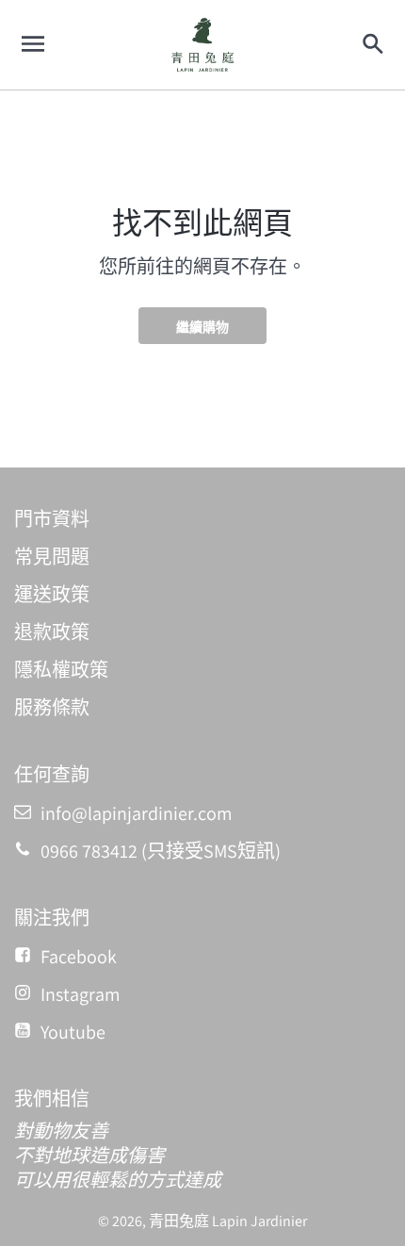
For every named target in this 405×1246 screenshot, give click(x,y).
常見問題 (51, 557)
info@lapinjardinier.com (136, 813)
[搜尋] (372, 44)
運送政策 (51, 594)
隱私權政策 (61, 670)
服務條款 (51, 708)
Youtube (72, 1032)
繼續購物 (202, 327)
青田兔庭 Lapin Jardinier (228, 1221)
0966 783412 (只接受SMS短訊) (160, 851)
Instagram (80, 994)
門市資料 (51, 519)
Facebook (78, 956)
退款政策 (51, 632)
